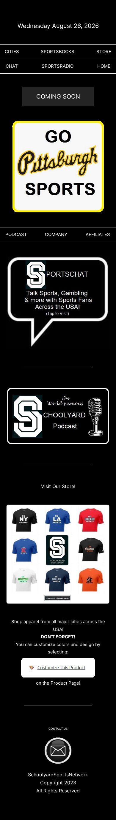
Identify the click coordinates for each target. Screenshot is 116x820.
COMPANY (56, 234)
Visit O (48, 486)
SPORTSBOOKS (57, 51)
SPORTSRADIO (57, 66)
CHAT (12, 66)
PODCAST (16, 234)
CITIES (12, 51)
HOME (103, 66)
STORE (103, 51)
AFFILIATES (98, 234)
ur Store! (65, 486)
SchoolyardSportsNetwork (58, 775)
